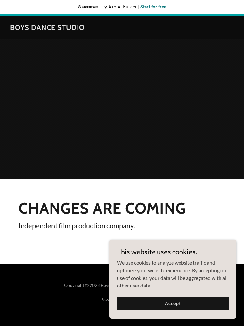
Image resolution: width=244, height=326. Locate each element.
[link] (47, 28)
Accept (172, 303)
